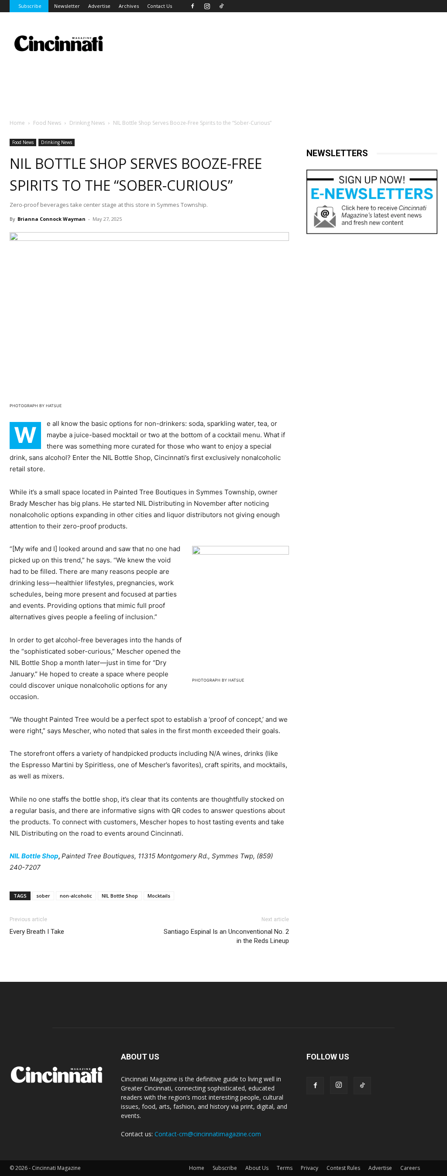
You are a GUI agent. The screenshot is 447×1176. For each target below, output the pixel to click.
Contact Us (159, 6)
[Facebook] (192, 6)
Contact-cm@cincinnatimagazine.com (208, 1134)
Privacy (309, 1168)
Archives (129, 6)
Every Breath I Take (37, 932)
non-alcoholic (76, 895)
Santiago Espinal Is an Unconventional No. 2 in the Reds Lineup (226, 936)
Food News (47, 123)
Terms (284, 1168)
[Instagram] (206, 6)
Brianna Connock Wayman (51, 219)
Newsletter (67, 6)
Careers (410, 1168)
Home (17, 123)
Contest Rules (343, 1168)
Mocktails (159, 895)
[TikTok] (221, 6)
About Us (256, 1168)
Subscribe (29, 6)
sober (43, 895)
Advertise (99, 6)
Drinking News (87, 123)
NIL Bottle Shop (34, 856)
